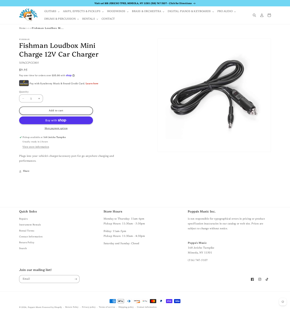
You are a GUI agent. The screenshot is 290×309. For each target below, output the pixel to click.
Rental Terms (26, 231)
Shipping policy (126, 307)
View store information (35, 147)
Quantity (24, 92)
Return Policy (27, 243)
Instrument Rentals (30, 225)
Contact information (147, 307)
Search (23, 248)
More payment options (56, 128)
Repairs (23, 219)
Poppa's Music (35, 307)
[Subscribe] (75, 279)
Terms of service (107, 307)
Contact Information (30, 237)
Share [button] (26, 171)
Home (22, 28)
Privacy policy (89, 307)
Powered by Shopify (52, 307)
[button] (51, 11)
